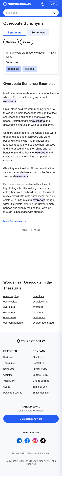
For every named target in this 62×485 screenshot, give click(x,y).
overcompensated (43, 322)
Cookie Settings (41, 380)
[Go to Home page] (17, 4)
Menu (54, 3)
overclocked (10, 301)
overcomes (9, 317)
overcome (38, 312)
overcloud (9, 307)
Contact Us (38, 362)
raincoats (13, 69)
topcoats (30, 69)
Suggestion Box (41, 392)
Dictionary (8, 357)
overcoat (38, 307)
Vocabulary (9, 380)
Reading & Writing (12, 392)
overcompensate (13, 322)
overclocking (40, 301)
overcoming (39, 317)
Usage (6, 386)
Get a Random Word (31, 418)
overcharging (11, 296)
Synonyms (14, 32)
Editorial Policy (40, 374)
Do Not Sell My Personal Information (31, 453)
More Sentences (12, 221)
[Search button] (53, 12)
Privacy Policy (40, 368)
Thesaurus (9, 362)
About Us (37, 357)
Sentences (38, 32)
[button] (43, 3)
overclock (38, 296)
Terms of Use (40, 386)
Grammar (8, 374)
